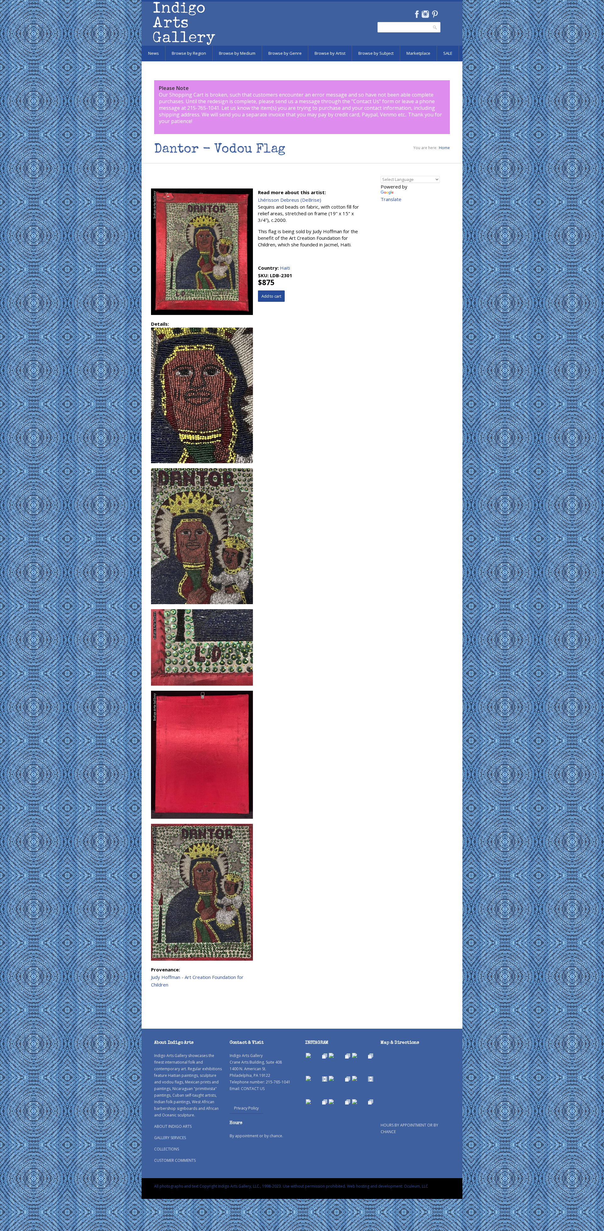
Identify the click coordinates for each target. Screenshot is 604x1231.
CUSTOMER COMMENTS (175, 1160)
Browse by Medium (237, 53)
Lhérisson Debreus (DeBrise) (289, 200)
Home (444, 147)
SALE (447, 53)
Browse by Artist (330, 53)
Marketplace (418, 53)
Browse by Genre (285, 53)
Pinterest (434, 14)
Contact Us (366, 101)
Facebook (416, 14)
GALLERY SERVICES (170, 1137)
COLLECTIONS (166, 1149)
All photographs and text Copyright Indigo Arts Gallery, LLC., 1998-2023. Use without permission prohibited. (250, 1186)
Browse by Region (189, 53)
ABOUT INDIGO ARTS (173, 1126)
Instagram (425, 14)
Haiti (285, 268)
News (153, 53)
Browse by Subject (376, 53)
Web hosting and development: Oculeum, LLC (387, 1186)
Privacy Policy (246, 1108)
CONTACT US (253, 1088)
